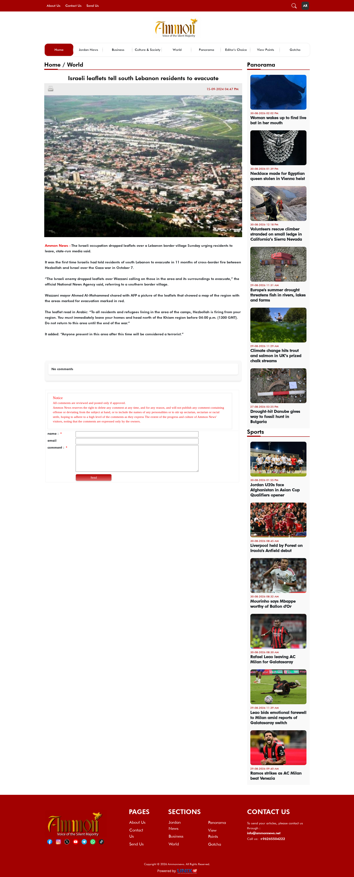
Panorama (206, 50)
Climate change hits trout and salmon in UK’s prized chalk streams (275, 355)
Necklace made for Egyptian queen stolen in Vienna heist (277, 176)
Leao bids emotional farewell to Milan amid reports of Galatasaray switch (278, 717)
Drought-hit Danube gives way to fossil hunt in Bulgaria (275, 416)
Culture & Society (147, 50)
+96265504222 (272, 839)
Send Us (92, 6)
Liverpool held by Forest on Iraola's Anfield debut (276, 548)
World (177, 50)
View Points (265, 50)
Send (94, 477)
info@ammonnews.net (263, 833)
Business (118, 50)
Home (59, 50)
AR (305, 6)
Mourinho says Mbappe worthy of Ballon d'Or (273, 604)
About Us (53, 6)
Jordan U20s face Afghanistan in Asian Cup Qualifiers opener (275, 489)
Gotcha (295, 50)
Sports (255, 431)
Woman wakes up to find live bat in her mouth (278, 120)
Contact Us (73, 6)
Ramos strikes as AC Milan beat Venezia (276, 776)
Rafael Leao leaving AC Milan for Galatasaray (272, 659)
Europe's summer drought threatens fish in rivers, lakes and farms (278, 295)
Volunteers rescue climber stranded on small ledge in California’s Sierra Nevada (276, 234)
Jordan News (88, 50)
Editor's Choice (236, 50)
